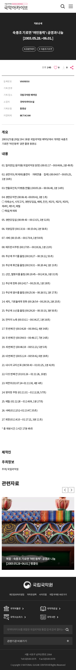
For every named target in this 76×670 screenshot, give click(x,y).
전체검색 (62, 6)
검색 (67, 629)
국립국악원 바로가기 (58, 594)
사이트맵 (43, 594)
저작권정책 (31, 594)
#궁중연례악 (29, 49)
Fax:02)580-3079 (47, 658)
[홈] (16, 2)
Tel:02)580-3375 (28, 658)
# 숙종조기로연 (45, 49)
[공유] (72, 67)
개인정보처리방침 (16, 594)
